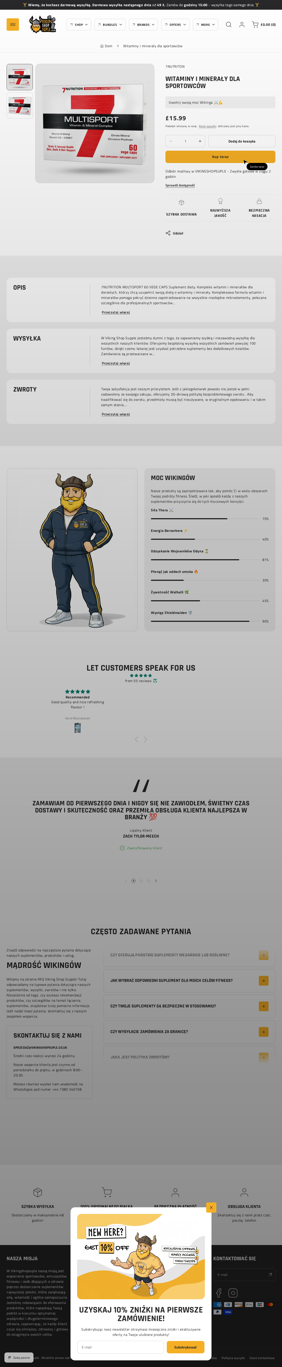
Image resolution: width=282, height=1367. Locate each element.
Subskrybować (185, 1347)
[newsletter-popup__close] (211, 1207)
